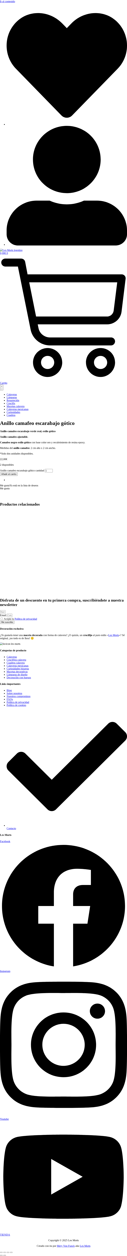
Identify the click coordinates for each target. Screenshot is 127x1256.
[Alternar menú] (1, 387)
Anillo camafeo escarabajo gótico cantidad (22, 470)
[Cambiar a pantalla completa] (4, 1252)
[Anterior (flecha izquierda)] (1, 1255)
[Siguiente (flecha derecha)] (4, 1255)
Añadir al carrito (8, 474)
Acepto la (20, 618)
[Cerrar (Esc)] (11, 1252)
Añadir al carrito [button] (15, 535)
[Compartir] (8, 1252)
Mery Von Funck (66, 1245)
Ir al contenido (7, 1)
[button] (19, 485)
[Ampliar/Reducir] (1, 1252)
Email (3, 615)
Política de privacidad (26, 618)
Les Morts (113, 635)
